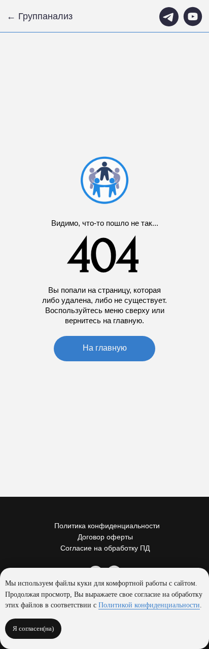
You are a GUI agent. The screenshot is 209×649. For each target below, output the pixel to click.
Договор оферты (105, 537)
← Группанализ (40, 16)
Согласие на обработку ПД (105, 548)
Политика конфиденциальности (107, 526)
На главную (105, 348)
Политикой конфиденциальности (149, 605)
